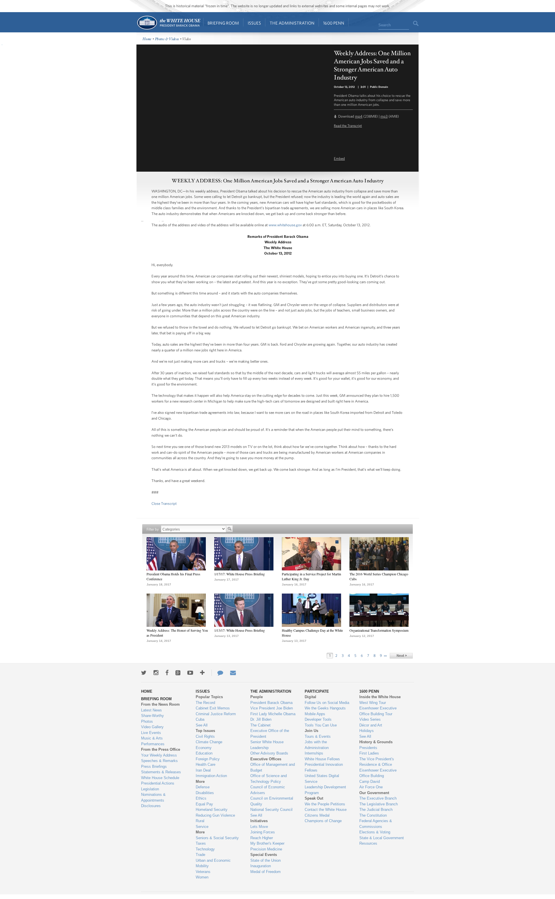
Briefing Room (223, 23)
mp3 (384, 116)
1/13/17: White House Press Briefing (239, 630)
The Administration (292, 23)
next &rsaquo (401, 656)
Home (168, 22)
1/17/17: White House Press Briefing (239, 574)
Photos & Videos (167, 39)
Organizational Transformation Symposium (378, 630)
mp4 (358, 116)
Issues (254, 23)
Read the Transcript (348, 125)
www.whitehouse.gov (285, 225)
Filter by (153, 529)
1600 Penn (333, 23)
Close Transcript (164, 503)
